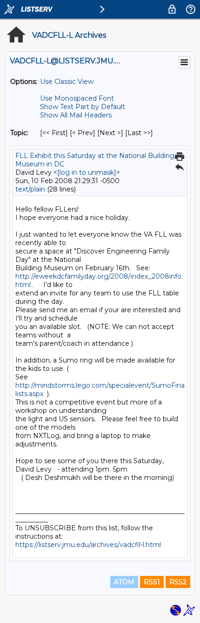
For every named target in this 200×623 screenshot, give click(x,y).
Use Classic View (66, 81)
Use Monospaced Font (77, 98)
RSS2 (178, 582)
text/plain (30, 189)
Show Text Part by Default (82, 107)
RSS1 (152, 582)
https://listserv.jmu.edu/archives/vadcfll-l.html (88, 545)
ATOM (124, 582)
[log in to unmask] (86, 172)
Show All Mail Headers (76, 115)
